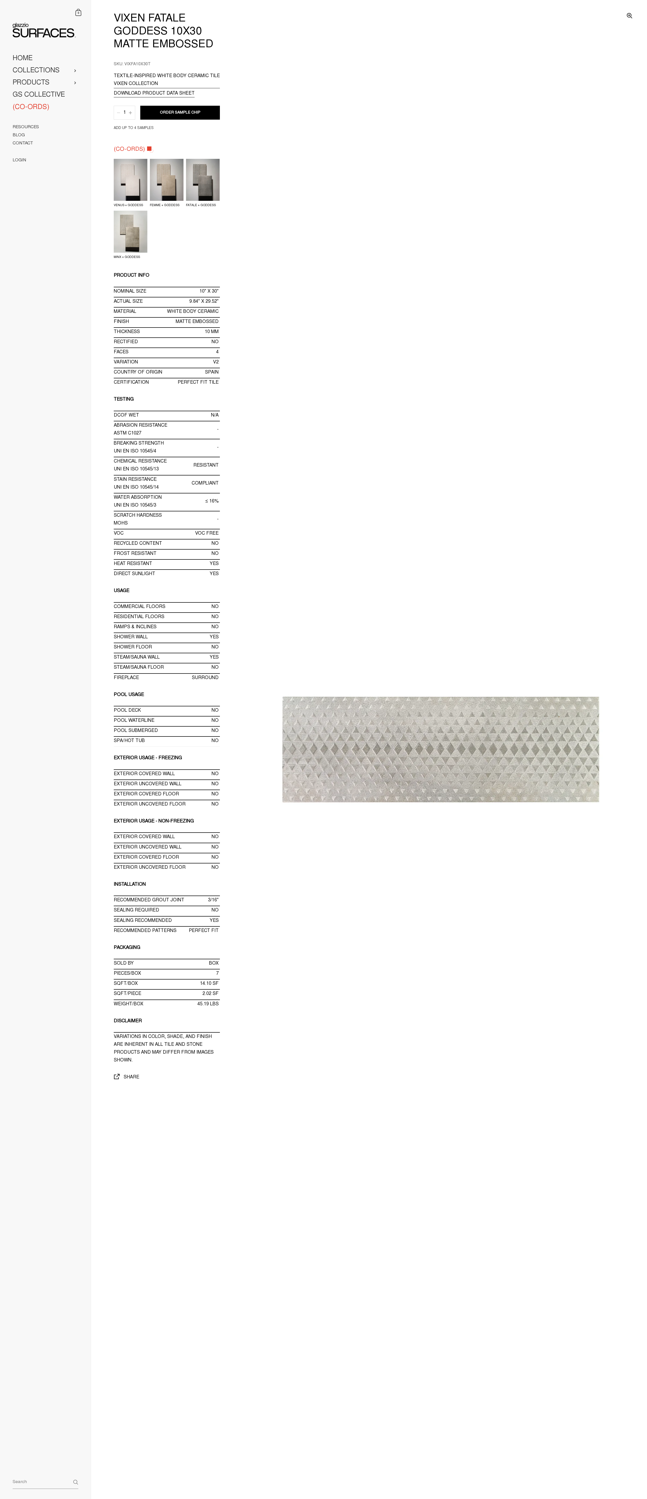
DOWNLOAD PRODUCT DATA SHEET (154, 93)
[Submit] (75, 1482)
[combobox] (45, 1482)
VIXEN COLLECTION (136, 84)
